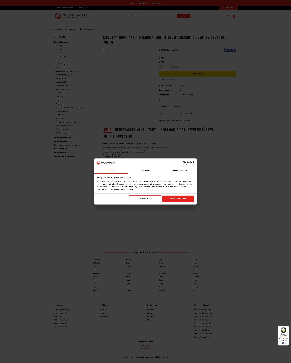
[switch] (283, 343)
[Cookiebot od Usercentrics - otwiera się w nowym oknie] (184, 163)
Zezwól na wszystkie (178, 199)
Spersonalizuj (143, 199)
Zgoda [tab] (111, 170)
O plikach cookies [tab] (179, 170)
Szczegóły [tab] (145, 170)
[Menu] (287, 327)
